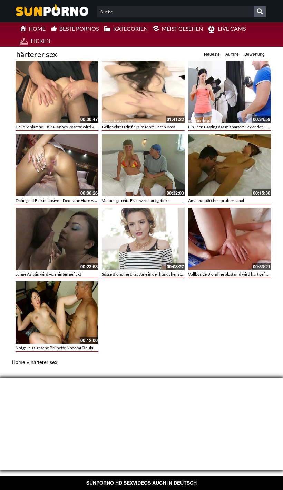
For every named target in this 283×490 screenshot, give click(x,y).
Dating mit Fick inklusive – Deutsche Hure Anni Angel (63, 200)
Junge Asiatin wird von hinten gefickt (48, 274)
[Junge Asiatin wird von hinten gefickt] (57, 239)
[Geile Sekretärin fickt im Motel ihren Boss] (143, 92)
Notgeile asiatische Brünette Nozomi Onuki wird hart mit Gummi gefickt (80, 347)
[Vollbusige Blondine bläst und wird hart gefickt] (229, 239)
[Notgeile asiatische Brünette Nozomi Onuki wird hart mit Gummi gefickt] (57, 312)
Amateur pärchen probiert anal (216, 200)
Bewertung (254, 54)
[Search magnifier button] (260, 11)
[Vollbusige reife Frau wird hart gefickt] (143, 165)
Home (18, 362)
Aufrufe (232, 54)
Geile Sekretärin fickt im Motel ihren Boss (138, 126)
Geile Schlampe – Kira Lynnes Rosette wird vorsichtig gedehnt (70, 126)
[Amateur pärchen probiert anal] (229, 165)
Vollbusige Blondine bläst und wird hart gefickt (229, 274)
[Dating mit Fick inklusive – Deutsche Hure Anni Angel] (57, 165)
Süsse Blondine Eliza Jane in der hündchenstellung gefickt (153, 274)
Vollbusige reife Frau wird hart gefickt (135, 200)
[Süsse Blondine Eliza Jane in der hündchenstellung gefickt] (143, 239)
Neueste (212, 54)
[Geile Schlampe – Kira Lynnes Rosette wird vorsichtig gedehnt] (57, 92)
